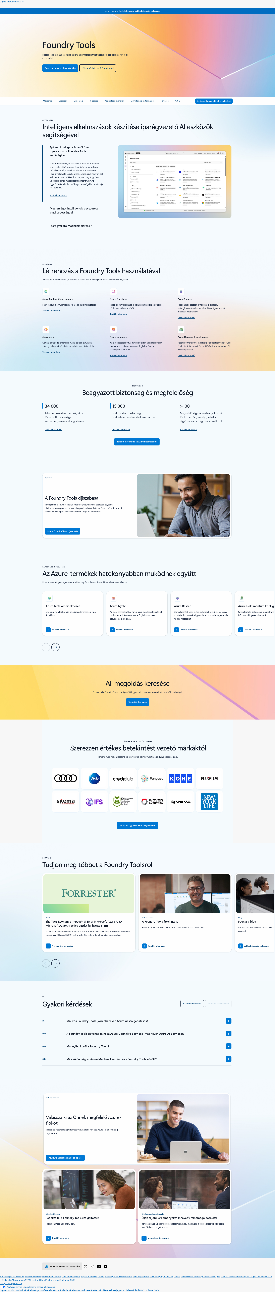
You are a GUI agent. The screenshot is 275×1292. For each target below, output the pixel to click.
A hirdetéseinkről (131, 1290)
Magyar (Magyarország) (11, 1283)
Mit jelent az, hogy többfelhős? (231, 1276)
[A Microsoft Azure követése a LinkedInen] (99, 1266)
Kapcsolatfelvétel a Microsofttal (49, 1290)
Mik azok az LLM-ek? (37, 1279)
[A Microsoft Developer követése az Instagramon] (93, 1266)
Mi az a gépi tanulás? (255, 1276)
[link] (47, 102)
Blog (78, 1276)
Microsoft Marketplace (35, 1276)
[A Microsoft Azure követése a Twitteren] (86, 1266)
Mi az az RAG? (68, 1279)
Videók (177, 1276)
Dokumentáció (68, 1276)
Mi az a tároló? (54, 1279)
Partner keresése (53, 1276)
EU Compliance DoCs (149, 1290)
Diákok (101, 1276)
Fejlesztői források (89, 1276)
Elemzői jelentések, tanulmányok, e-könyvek (152, 1276)
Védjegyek (118, 1290)
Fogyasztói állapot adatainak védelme (17, 1290)
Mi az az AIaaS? (20, 1279)
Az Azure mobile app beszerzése (65, 1266)
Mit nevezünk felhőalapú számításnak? (198, 1276)
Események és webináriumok (118, 1276)
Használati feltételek (103, 1290)
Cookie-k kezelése (85, 1290)
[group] (73, 613)
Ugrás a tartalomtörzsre (11, 1)
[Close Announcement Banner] (229, 11)
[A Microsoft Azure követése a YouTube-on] (106, 1266)
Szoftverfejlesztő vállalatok (12, 1276)
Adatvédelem (70, 1290)
